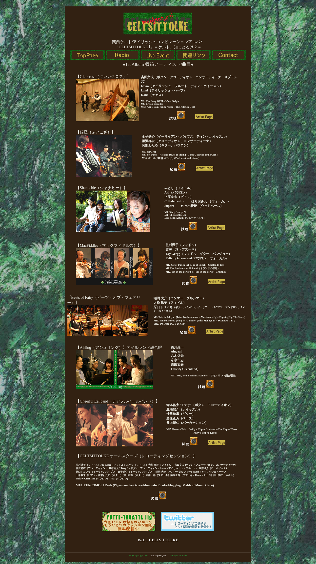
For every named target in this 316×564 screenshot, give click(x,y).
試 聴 (173, 118)
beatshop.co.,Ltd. (158, 555)
